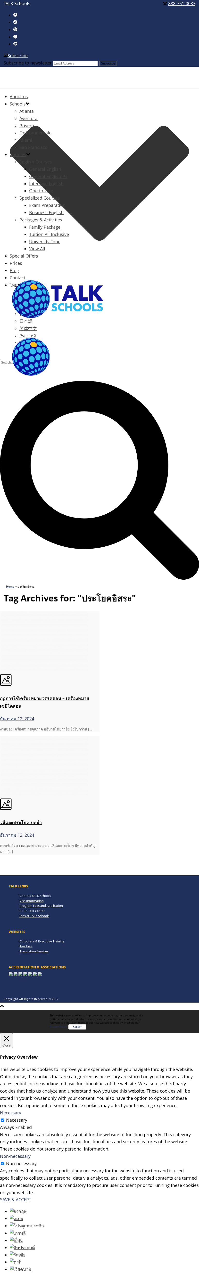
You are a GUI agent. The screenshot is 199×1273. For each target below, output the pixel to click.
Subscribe (18, 55)
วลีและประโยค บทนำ (21, 822)
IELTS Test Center (32, 910)
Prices (16, 263)
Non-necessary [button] (15, 1156)
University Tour (44, 241)
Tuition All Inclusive (49, 234)
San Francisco (33, 147)
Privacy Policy (58, 1027)
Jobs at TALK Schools (34, 916)
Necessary (16, 1120)
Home (10, 586)
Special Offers (24, 256)
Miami (25, 140)
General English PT (48, 176)
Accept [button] (77, 1027)
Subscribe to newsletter (28, 63)
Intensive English (46, 183)
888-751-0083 (181, 3)
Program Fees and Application (41, 905)
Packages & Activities (40, 220)
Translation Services (34, 951)
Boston (26, 126)
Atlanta (26, 111)
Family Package (44, 227)
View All (37, 248)
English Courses (35, 162)
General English (45, 169)
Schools (18, 104)
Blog (14, 270)
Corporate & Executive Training (42, 941)
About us (19, 96)
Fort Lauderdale (35, 133)
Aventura (28, 118)
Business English (46, 212)
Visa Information (32, 901)
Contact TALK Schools (35, 895)
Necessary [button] (10, 1113)
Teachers (26, 946)
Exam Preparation (47, 205)
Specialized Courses (39, 198)
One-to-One (41, 191)
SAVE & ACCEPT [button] (15, 1199)
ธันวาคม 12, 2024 (17, 719)
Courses (18, 154)
